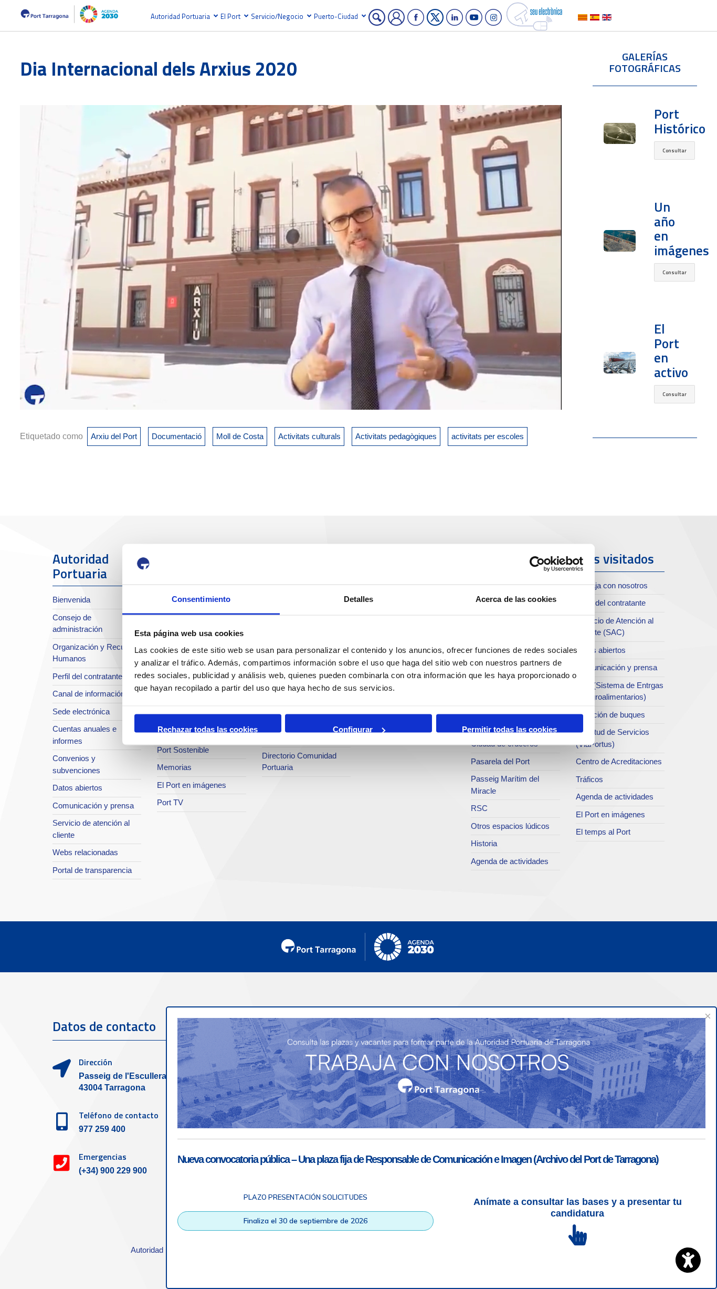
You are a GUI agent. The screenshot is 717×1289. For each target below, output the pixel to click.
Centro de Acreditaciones (619, 761)
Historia (484, 843)
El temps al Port (603, 831)
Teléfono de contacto (119, 1115)
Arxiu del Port (114, 436)
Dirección (95, 1062)
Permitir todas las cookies (509, 729)
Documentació (177, 436)
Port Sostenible (183, 749)
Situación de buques (610, 714)
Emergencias (102, 1156)
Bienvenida (71, 599)
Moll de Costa (239, 436)
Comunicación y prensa (93, 805)
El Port (230, 16)
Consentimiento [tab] (201, 598)
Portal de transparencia (92, 870)
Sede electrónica (81, 711)
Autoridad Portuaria (180, 16)
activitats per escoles (487, 436)
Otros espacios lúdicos (510, 826)
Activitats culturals (309, 436)
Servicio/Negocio (277, 16)
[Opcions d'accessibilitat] (688, 1260)
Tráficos (589, 779)
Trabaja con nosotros (612, 585)
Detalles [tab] (359, 598)
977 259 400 (102, 1129)
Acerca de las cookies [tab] (516, 598)
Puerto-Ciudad (336, 16)
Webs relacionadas (85, 852)
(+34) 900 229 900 (113, 1170)
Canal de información (88, 693)
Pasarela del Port (500, 761)
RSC (479, 808)
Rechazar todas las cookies (207, 729)
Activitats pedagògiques (396, 436)
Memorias (174, 767)
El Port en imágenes (191, 785)
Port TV (170, 802)
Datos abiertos (77, 787)
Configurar (353, 729)
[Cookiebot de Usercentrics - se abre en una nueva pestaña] (537, 564)
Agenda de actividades (510, 861)
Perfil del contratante (87, 676)
